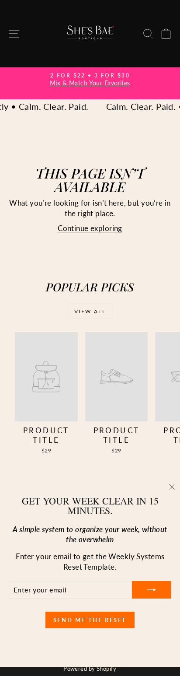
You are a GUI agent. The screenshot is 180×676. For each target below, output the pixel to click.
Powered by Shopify (90, 668)
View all (90, 311)
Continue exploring (90, 228)
